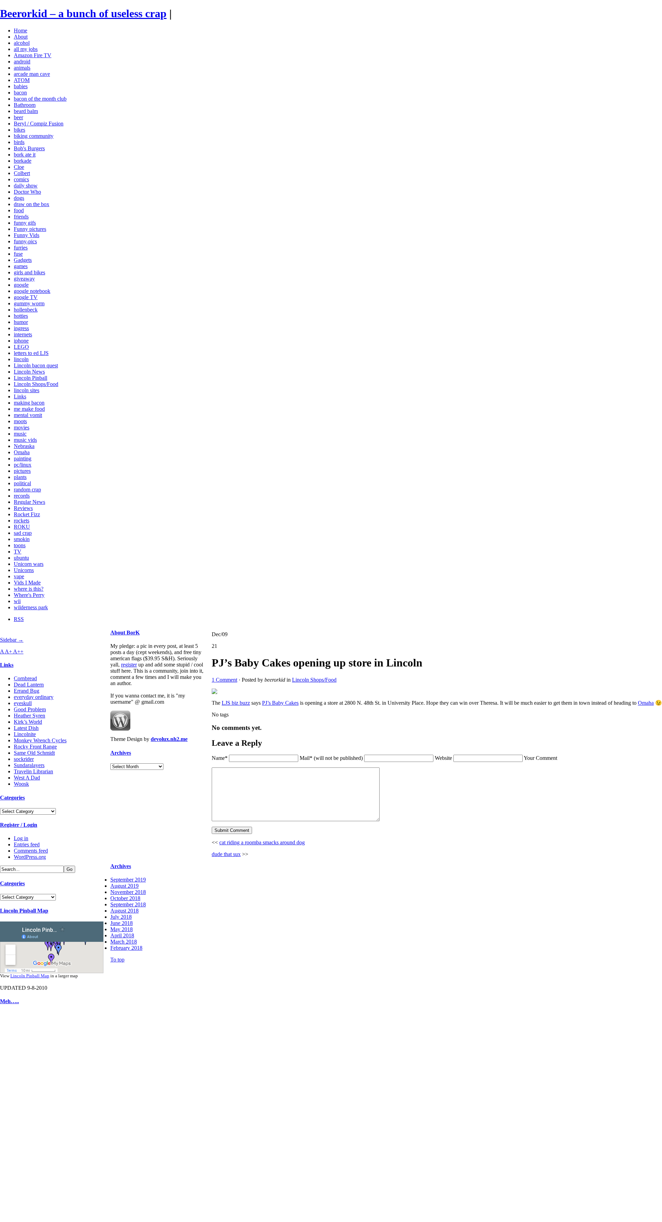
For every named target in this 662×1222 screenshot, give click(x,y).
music (20, 434)
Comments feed (31, 851)
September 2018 (128, 904)
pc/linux (22, 465)
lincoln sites (26, 390)
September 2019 (128, 880)
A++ (18, 651)
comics (21, 179)
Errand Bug (26, 691)
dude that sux (226, 854)
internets (23, 334)
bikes (19, 130)
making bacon (29, 403)
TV (17, 551)
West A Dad (27, 778)
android (22, 61)
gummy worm (29, 303)
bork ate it (25, 154)
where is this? (28, 589)
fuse (18, 254)
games (21, 266)
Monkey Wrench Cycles (40, 740)
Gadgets (23, 260)
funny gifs (25, 223)
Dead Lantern (29, 685)
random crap (27, 489)
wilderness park (31, 607)
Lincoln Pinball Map (24, 911)
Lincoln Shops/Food (36, 384)
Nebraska (24, 446)
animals (22, 68)
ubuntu (21, 558)
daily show (26, 186)
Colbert (22, 173)
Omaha (22, 452)
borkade (22, 161)
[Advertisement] (20, 1115)
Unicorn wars (28, 564)
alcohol (22, 43)
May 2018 (121, 929)
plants (20, 477)
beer (18, 117)
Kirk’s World (28, 722)
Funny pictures (30, 229)
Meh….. (9, 1001)
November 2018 (128, 892)
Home (20, 30)
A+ (9, 651)
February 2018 (126, 948)
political (22, 483)
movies (21, 427)
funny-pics (25, 241)
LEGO (21, 347)
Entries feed (27, 844)
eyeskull (23, 703)
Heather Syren (29, 716)
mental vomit (28, 415)
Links (20, 396)
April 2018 (122, 935)
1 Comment (224, 680)
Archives (120, 753)
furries (21, 248)
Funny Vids (26, 235)
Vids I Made (27, 582)
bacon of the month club (40, 99)
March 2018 (123, 942)
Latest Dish (26, 728)
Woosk (21, 784)
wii (17, 601)
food (19, 210)
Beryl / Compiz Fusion (38, 123)
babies (21, 86)
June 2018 (121, 923)
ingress (21, 328)
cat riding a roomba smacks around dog (262, 842)
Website (443, 758)
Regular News (29, 502)
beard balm (26, 111)
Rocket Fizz (27, 514)
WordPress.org (30, 857)
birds (19, 142)
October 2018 (125, 898)
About (21, 37)
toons (20, 545)
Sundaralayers (29, 765)
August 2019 (124, 886)
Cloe (19, 167)
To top (117, 960)
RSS (19, 619)
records (22, 496)
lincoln (21, 359)
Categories (12, 798)
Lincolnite (25, 734)
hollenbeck (26, 310)
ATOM (22, 80)
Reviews (23, 508)
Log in (21, 838)
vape (19, 576)
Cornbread (25, 678)
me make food (29, 409)
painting (22, 458)
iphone (21, 341)
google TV (26, 297)
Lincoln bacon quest (36, 365)
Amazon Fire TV (32, 55)
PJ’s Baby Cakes (280, 703)
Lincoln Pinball (30, 378)
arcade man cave (32, 74)
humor (21, 322)
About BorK (125, 632)
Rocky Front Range (35, 747)
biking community (33, 136)
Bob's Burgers (29, 148)
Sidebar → (11, 640)
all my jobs (26, 49)
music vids (25, 440)
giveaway (24, 279)
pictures (22, 471)
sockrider (24, 759)
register (129, 665)
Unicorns (24, 570)
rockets (21, 520)
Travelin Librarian (33, 771)
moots (20, 421)
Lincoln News (29, 372)
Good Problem (30, 709)
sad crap (23, 533)
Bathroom (25, 105)
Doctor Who (27, 192)
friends (21, 217)
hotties (21, 316)
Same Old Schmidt (34, 753)
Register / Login (18, 825)
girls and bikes (29, 272)
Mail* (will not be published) (332, 758)
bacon (20, 92)
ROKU (22, 527)
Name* (220, 758)
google (21, 285)
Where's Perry (29, 595)
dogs (19, 198)
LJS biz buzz (236, 703)
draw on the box (31, 204)
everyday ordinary (33, 697)
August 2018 (124, 911)
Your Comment (540, 758)
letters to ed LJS (31, 353)
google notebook (32, 291)
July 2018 (121, 917)
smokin (22, 539)
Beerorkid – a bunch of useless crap (83, 13)
